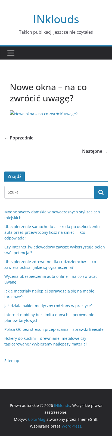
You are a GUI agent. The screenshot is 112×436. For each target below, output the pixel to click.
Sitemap (11, 360)
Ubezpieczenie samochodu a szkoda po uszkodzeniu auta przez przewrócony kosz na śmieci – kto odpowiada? (52, 232)
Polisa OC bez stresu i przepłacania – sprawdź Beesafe (54, 329)
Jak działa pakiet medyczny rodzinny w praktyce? (48, 305)
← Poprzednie (18, 138)
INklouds (56, 18)
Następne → (95, 151)
